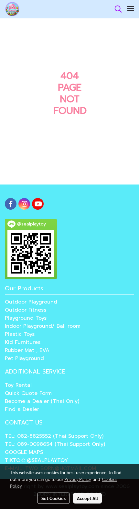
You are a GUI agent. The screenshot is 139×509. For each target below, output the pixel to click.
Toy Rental (18, 385)
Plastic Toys (20, 334)
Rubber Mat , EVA (27, 350)
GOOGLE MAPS (24, 452)
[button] (116, 9)
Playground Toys (26, 318)
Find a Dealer (22, 409)
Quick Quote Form (28, 393)
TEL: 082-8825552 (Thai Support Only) (54, 436)
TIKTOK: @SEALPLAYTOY (36, 460)
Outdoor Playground (31, 302)
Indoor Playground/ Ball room (42, 326)
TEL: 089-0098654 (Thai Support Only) (55, 444)
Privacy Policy (77, 479)
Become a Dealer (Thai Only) (42, 401)
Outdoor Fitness (25, 310)
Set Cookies (53, 498)
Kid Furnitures (22, 342)
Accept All (87, 498)
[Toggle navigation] (130, 9)
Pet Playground (24, 358)
